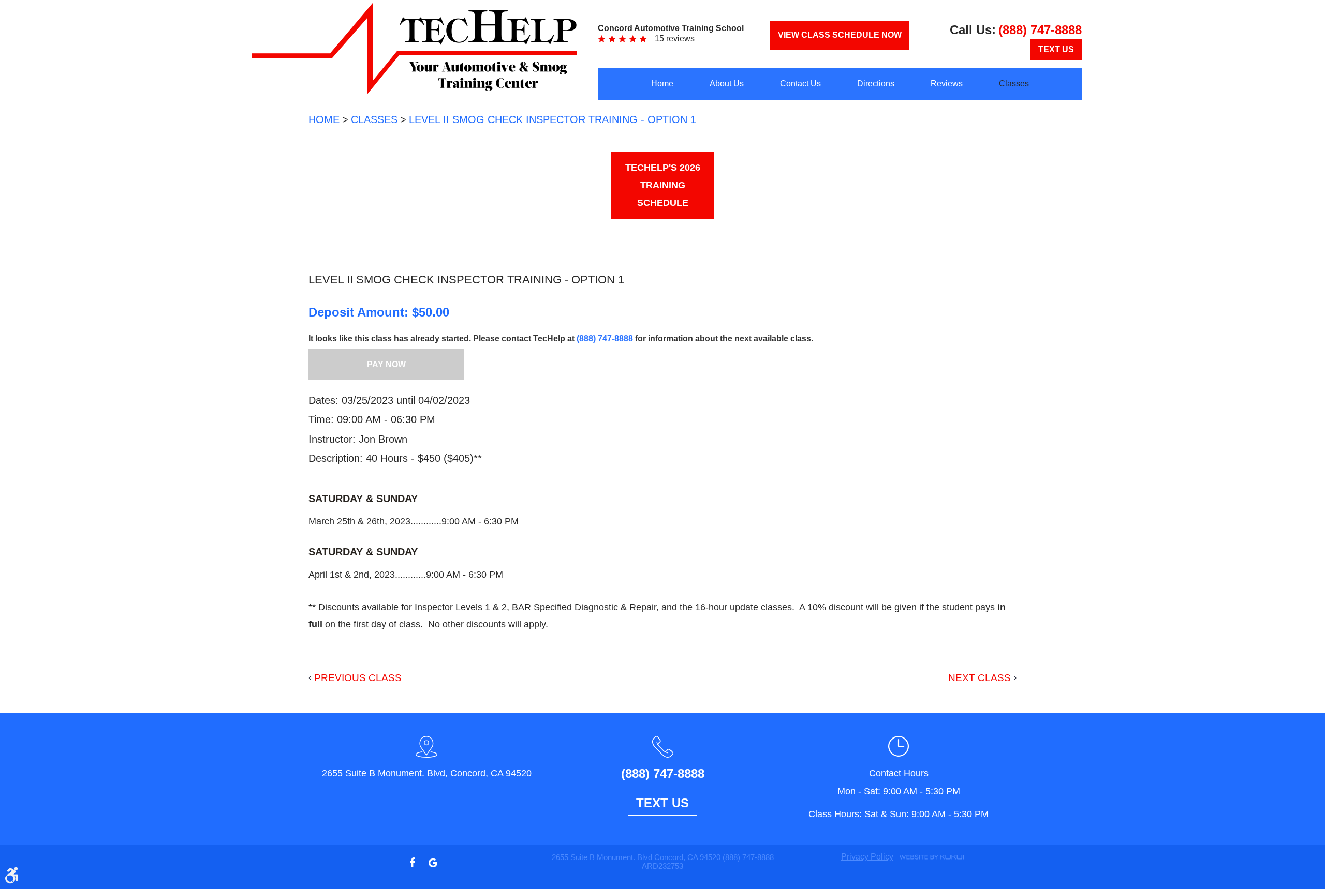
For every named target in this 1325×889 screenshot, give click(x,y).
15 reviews (675, 38)
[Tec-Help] (414, 48)
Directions (875, 83)
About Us (727, 83)
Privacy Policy (867, 856)
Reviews (947, 83)
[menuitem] (662, 83)
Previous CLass (358, 677)
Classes (1014, 83)
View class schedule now (840, 35)
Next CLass (979, 677)
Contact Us (800, 83)
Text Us (1056, 49)
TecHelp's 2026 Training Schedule (662, 185)
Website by (932, 857)
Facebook (412, 862)
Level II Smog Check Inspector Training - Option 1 (552, 119)
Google (432, 862)
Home (662, 83)
